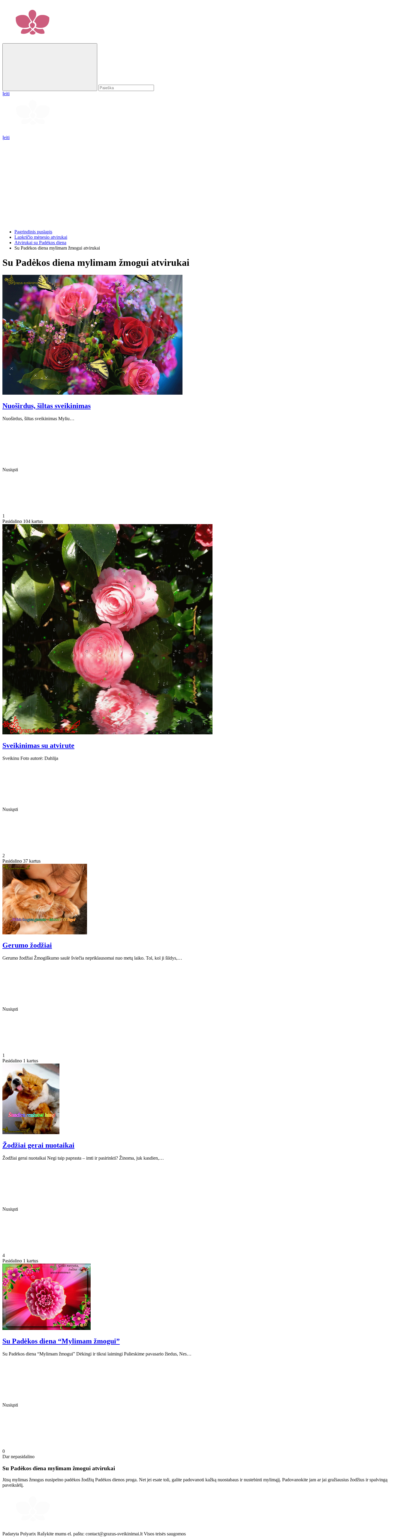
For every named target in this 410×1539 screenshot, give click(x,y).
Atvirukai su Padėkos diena (40, 242)
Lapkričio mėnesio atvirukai (40, 237)
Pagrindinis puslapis (33, 231)
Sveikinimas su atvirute (38, 745)
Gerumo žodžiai (27, 945)
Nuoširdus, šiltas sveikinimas (46, 406)
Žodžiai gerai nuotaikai (38, 1145)
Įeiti (6, 137)
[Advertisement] (182, 182)
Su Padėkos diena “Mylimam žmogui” (61, 1341)
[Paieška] (49, 67)
